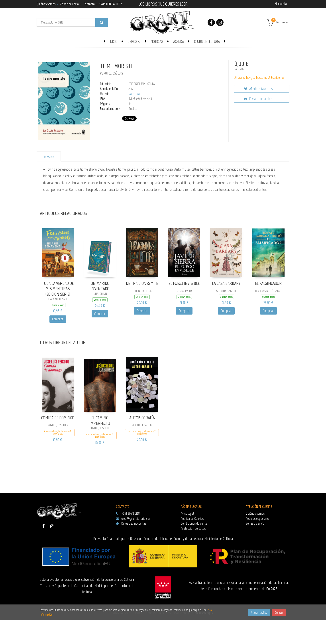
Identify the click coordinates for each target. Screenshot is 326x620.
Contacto (89, 4)
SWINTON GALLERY (110, 4)
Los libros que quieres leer (163, 3)
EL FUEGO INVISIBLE (184, 283)
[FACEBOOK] (211, 22)
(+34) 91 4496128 (130, 513)
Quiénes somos (46, 4)
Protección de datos (193, 528)
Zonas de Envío (69, 4)
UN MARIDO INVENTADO (99, 286)
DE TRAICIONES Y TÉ (142, 283)
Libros (133, 41)
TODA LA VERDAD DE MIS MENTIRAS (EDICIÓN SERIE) (58, 289)
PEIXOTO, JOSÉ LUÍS (111, 73)
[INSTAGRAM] (220, 22)
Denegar (279, 612)
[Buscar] (101, 22)
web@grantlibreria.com (136, 518)
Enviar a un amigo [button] (260, 98)
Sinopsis (48, 156)
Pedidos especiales (257, 518)
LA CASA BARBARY (226, 283)
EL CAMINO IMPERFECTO (100, 420)
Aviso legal (187, 513)
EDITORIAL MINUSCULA (141, 84)
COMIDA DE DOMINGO (57, 417)
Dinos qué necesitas (133, 523)
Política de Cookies (192, 518)
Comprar (57, 319)
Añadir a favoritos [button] (260, 89)
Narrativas (134, 94)
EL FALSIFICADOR (268, 283)
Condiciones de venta (194, 523)
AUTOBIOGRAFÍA (142, 417)
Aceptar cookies (259, 612)
